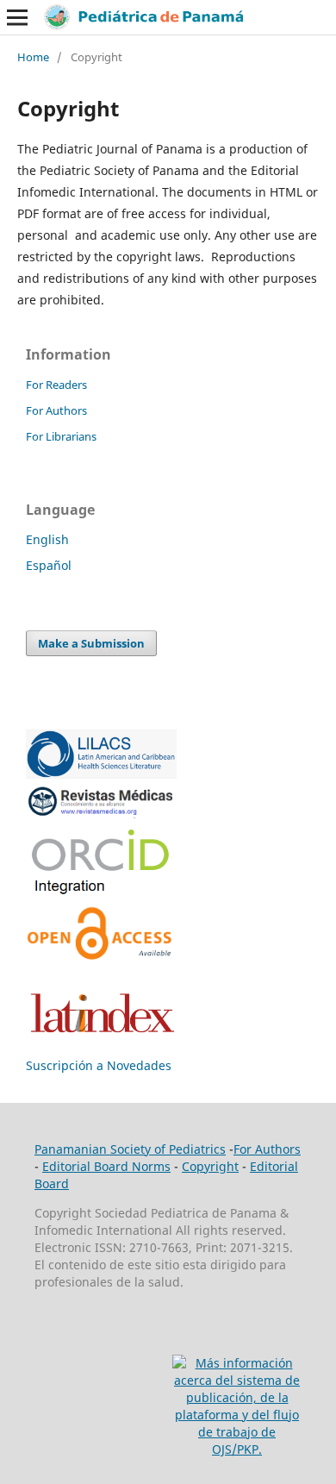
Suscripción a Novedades (98, 1065)
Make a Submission (91, 643)
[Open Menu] (17, 17)
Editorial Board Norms (106, 1166)
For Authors (56, 410)
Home (33, 57)
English (47, 539)
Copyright (210, 1166)
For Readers (56, 384)
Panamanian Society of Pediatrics (130, 1149)
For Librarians (61, 436)
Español (49, 565)
